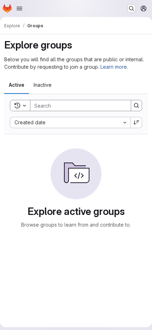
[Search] (136, 105)
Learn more (113, 67)
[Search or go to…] (131, 8)
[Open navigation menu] (19, 8)
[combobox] (70, 122)
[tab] (16, 85)
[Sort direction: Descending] (136, 122)
